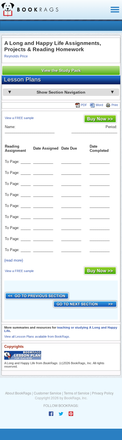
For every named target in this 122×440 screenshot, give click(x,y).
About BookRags (18, 393)
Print (115, 105)
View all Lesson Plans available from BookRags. (37, 336)
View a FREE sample (19, 118)
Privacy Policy (102, 393)
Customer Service (47, 393)
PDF (84, 105)
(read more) (13, 260)
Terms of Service (76, 393)
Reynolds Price (16, 56)
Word (99, 105)
